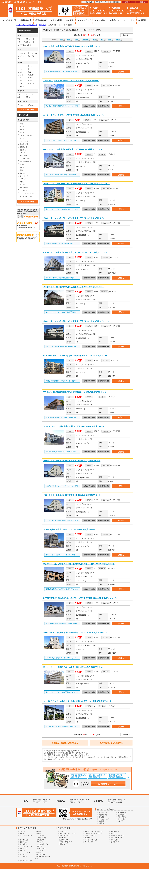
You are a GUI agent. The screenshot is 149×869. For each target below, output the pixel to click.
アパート (22, 53)
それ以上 (22, 86)
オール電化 (23, 156)
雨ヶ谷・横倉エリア (91, 840)
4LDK (32, 84)
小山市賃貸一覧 (9, 20)
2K (31, 72)
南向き (22, 132)
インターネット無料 (26, 196)
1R (21, 66)
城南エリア (114, 840)
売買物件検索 (41, 20)
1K (31, 66)
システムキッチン (25, 158)
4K (31, 81)
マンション (33, 53)
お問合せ (120, 72)
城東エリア (88, 838)
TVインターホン (25, 179)
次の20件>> (126, 35)
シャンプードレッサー (27, 135)
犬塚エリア (114, 833)
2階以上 (22, 124)
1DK (31, 69)
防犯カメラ (23, 182)
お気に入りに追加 (89, 71)
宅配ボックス (24, 170)
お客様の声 (114, 20)
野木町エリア (115, 842)
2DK (21, 75)
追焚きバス (23, 150)
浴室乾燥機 (23, 147)
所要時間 (85, 40)
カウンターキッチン (26, 161)
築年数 (118, 40)
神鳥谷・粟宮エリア (65, 842)
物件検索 (89, 2)
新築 (21, 105)
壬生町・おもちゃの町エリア (94, 831)
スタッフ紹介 (100, 20)
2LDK (32, 75)
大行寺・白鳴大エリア (118, 836)
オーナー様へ (128, 20)
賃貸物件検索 (25, 20)
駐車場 (32, 105)
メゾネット (23, 138)
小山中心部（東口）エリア (93, 833)
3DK (31, 78)
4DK (21, 84)
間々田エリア (89, 842)
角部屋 (22, 129)
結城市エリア (63, 840)
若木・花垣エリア (90, 836)
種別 (95, 40)
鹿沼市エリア (115, 831)
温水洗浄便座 (24, 144)
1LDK (21, 72)
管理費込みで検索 (25, 45)
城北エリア (62, 838)
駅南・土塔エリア (116, 838)
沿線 (69, 40)
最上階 (22, 127)
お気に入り (103, 2)
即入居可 (22, 185)
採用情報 (142, 20)
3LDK (21, 81)
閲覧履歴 (116, 2)
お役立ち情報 (56, 20)
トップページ (103, 813)
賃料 (76, 40)
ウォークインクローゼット (28, 193)
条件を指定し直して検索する (111, 743)
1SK (21, 69)
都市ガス (22, 173)
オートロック (24, 176)
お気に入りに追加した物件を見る (65, 743)
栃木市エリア (63, 844)
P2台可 (22, 164)
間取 (102, 40)
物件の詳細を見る (103, 71)
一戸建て (33, 56)
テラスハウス (22, 57)
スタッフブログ (84, 20)
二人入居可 (23, 190)
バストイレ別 (24, 141)
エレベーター (24, 167)
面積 (110, 40)
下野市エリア (63, 831)
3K (21, 78)
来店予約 (120, 821)
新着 (61, 40)
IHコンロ (22, 153)
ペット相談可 (24, 187)
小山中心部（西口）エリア (67, 833)
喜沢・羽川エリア (65, 836)
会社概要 (69, 20)
